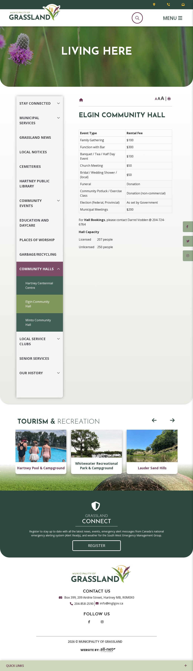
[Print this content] (169, 99)
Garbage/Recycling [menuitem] (37, 254)
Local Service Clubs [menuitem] (32, 341)
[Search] (137, 18)
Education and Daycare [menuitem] (34, 223)
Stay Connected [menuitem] (35, 103)
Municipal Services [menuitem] (29, 120)
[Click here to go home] (81, 100)
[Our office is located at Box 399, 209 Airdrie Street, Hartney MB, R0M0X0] (154, 4)
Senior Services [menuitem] (34, 358)
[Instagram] (103, 623)
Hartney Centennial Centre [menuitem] (39, 285)
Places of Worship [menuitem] (37, 240)
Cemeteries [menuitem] (30, 166)
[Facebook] (89, 623)
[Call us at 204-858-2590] (168, 4)
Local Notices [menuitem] (33, 152)
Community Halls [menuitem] (36, 269)
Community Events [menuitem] (30, 203)
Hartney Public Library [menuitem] (34, 183)
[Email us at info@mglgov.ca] (183, 4)
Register (96, 545)
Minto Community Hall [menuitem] (38, 322)
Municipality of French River (34, 12)
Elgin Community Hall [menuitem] (37, 304)
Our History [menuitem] (31, 373)
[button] (59, 101)
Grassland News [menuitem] (35, 137)
